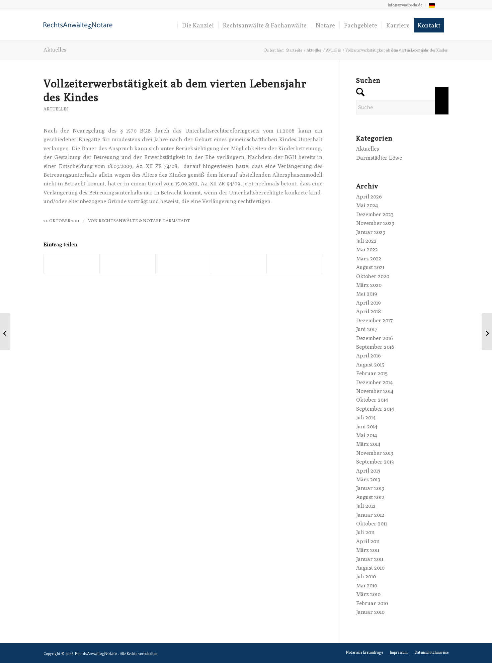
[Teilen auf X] (127, 263)
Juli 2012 (366, 506)
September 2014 (375, 409)
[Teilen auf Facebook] (71, 263)
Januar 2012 (370, 515)
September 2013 (375, 462)
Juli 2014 (366, 417)
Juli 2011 (365, 532)
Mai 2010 (366, 585)
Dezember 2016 (374, 338)
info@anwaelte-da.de (405, 5)
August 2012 (370, 497)
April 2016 (368, 355)
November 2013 (374, 453)
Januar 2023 (370, 232)
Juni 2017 (367, 329)
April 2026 (369, 196)
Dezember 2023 (375, 214)
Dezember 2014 (374, 382)
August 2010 (370, 568)
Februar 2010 (372, 603)
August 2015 (370, 364)
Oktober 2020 (372, 276)
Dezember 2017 (374, 320)
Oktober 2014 (372, 400)
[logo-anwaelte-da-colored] (78, 25)
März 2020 (369, 285)
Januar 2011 (369, 559)
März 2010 (368, 594)
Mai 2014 (366, 435)
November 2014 (374, 391)
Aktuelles (55, 50)
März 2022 (368, 258)
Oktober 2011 (371, 523)
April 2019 (368, 303)
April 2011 (368, 541)
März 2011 (367, 550)
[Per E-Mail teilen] (294, 263)
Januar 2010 (370, 612)
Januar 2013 (370, 488)
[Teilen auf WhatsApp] (183, 263)
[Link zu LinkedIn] (443, 5)
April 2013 (368, 471)
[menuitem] (405, 5)
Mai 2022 (367, 249)
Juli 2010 (366, 576)
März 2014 (368, 444)
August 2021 (370, 267)
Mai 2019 (366, 294)
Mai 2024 (367, 205)
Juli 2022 (366, 241)
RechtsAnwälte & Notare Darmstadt (144, 220)
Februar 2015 (372, 373)
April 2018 (368, 311)
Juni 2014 (366, 426)
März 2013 (368, 479)
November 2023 (375, 223)
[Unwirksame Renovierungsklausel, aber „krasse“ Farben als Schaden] (5, 331)
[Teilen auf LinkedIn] (238, 263)
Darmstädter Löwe (379, 158)
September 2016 (375, 347)
